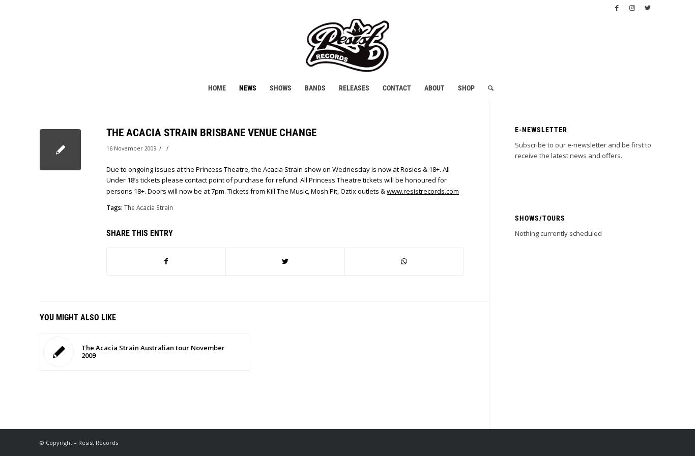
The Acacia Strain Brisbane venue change (211, 133)
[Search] (487, 88)
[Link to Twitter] (647, 7)
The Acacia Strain (148, 207)
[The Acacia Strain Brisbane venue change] (60, 149)
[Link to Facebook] (617, 7)
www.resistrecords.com (423, 191)
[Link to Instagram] (632, 7)
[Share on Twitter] (285, 261)
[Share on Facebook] (166, 261)
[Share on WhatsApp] (404, 261)
